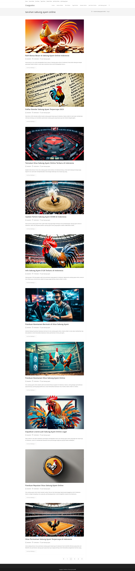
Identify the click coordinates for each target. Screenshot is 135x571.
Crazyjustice (30, 5)
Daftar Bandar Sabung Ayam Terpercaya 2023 (44, 109)
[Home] (91, 11)
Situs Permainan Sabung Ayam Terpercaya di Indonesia (48, 539)
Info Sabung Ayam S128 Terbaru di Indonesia (44, 270)
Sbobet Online (49, 1)
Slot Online (37, 1)
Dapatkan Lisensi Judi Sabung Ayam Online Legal (46, 432)
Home (26, 1)
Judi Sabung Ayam (64, 1)
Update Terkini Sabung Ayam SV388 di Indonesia (45, 217)
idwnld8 (29, 59)
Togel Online (42, 1)
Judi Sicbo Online (56, 1)
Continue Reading (31, 68)
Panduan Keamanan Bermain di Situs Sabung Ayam (47, 324)
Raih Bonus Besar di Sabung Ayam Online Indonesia (47, 55)
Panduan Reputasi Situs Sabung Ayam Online (44, 485)
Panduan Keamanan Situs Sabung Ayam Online (45, 378)
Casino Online (31, 1)
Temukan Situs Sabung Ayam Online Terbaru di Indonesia (49, 163)
